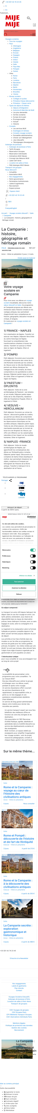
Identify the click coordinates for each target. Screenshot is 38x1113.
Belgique (16, 50)
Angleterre (17, 48)
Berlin (15, 87)
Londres (16, 80)
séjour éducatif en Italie (12, 305)
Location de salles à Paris (18, 163)
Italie (15, 64)
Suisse (15, 71)
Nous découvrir (11, 170)
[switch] (33, 556)
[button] (1, 1086)
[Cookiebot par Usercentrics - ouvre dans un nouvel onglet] (27, 517)
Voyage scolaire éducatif (18, 213)
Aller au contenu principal (9, 1084)
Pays (11, 44)
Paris (15, 78)
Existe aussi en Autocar (26, 258)
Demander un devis (19, 1067)
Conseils (12, 126)
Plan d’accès (19, 988)
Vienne (15, 94)
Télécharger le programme (15, 477)
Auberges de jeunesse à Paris (20, 147)
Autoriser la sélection (19, 588)
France (15, 57)
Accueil (4, 213)
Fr (6, 6)
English (14, 208)
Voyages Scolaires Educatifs (19, 997)
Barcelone (16, 83)
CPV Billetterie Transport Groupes (19, 1014)
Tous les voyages (15, 41)
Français (8, 208)
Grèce (15, 60)
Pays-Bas (16, 66)
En (6, 10)
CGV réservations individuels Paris (19, 1017)
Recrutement (19, 1030)
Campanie (7, 215)
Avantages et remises (21, 131)
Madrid (15, 85)
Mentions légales (19, 1023)
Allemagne (17, 46)
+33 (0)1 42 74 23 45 (13, 2)
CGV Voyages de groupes (19, 1010)
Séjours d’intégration (20, 108)
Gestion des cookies (19, 1028)
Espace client (14, 191)
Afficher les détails (25, 575)
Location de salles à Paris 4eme (19, 1001)
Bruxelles (16, 92)
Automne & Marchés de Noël (23, 110)
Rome (15, 76)
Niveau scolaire (15, 96)
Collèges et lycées (20, 99)
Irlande (15, 62)
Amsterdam (17, 89)
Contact (19, 990)
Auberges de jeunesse (13, 144)
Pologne (16, 69)
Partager (4, 480)
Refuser (19, 594)
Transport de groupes (13, 167)
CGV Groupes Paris (19, 1012)
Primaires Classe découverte (23, 101)
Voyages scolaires (12, 39)
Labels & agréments (19, 986)
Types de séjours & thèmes (19, 105)
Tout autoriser (19, 581)
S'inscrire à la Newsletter (19, 958)
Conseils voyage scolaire (22, 133)
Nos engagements (16, 177)
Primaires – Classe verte (22, 103)
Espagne (16, 55)
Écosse (15, 53)
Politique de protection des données (19, 1025)
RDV (9, 202)
